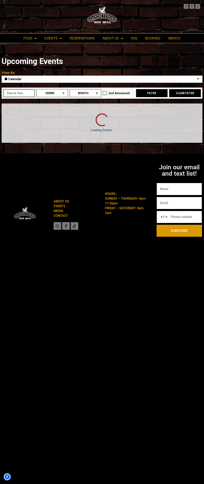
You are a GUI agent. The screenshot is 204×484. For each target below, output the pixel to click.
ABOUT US (111, 38)
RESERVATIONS (82, 38)
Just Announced (119, 93)
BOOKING (152, 38)
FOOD (28, 38)
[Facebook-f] (191, 6)
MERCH (174, 38)
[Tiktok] (197, 6)
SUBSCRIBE (179, 231)
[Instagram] (186, 6)
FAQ (134, 38)
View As (8, 73)
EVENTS (51, 38)
